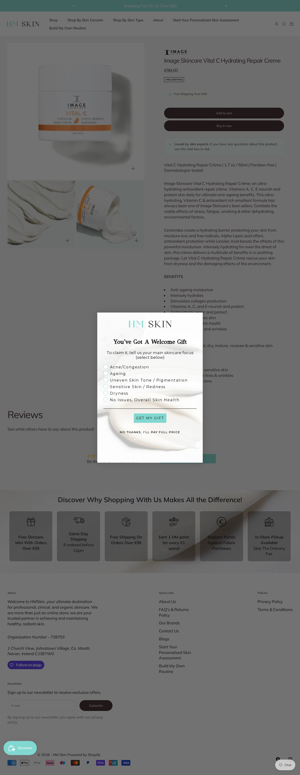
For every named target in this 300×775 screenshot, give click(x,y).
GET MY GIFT (150, 418)
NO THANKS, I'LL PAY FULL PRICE (150, 432)
